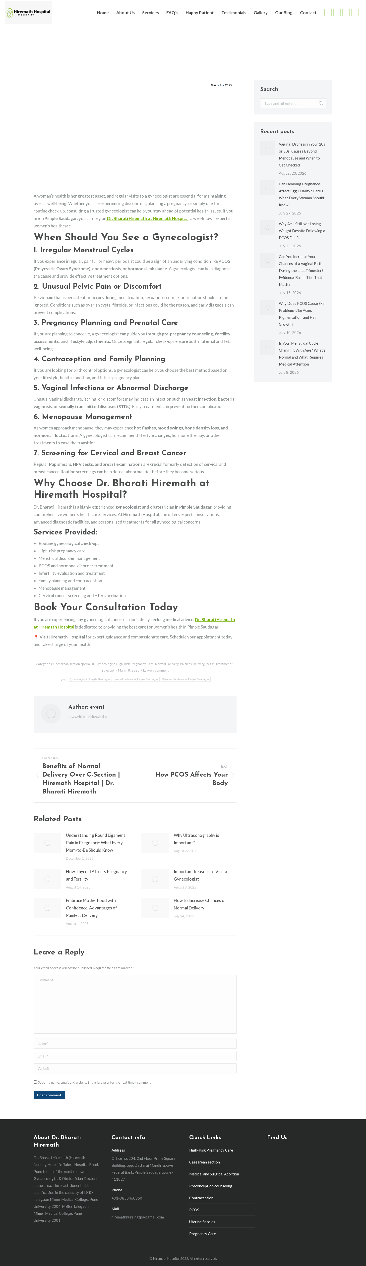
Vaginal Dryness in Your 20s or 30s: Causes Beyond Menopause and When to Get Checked (302, 154)
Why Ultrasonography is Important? (196, 839)
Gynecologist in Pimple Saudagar (89, 679)
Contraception (201, 1198)
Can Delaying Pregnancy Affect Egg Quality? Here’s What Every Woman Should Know (301, 194)
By (108, 670)
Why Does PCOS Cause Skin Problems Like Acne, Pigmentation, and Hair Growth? (302, 313)
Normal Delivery (167, 664)
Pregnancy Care (202, 1233)
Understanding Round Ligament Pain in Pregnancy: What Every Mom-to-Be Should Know (95, 843)
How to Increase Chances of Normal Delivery (200, 904)
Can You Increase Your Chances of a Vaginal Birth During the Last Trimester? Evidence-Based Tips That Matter (301, 270)
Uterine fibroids (202, 1221)
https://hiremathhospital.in (87, 716)
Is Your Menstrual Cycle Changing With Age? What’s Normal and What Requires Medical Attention (302, 353)
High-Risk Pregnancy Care (135, 664)
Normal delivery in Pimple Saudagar (136, 679)
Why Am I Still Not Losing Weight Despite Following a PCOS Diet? (302, 230)
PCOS (194, 1210)
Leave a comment (156, 670)
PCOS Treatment (218, 664)
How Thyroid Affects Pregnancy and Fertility (96, 875)
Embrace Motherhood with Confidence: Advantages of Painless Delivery (91, 908)
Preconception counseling (210, 1186)
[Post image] (47, 843)
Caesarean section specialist (73, 664)
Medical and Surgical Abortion (214, 1174)
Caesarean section (204, 1162)
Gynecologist (105, 664)
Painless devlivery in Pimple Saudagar (185, 679)
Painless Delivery (192, 664)
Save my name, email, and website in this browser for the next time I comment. (94, 1082)
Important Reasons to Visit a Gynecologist (200, 875)
